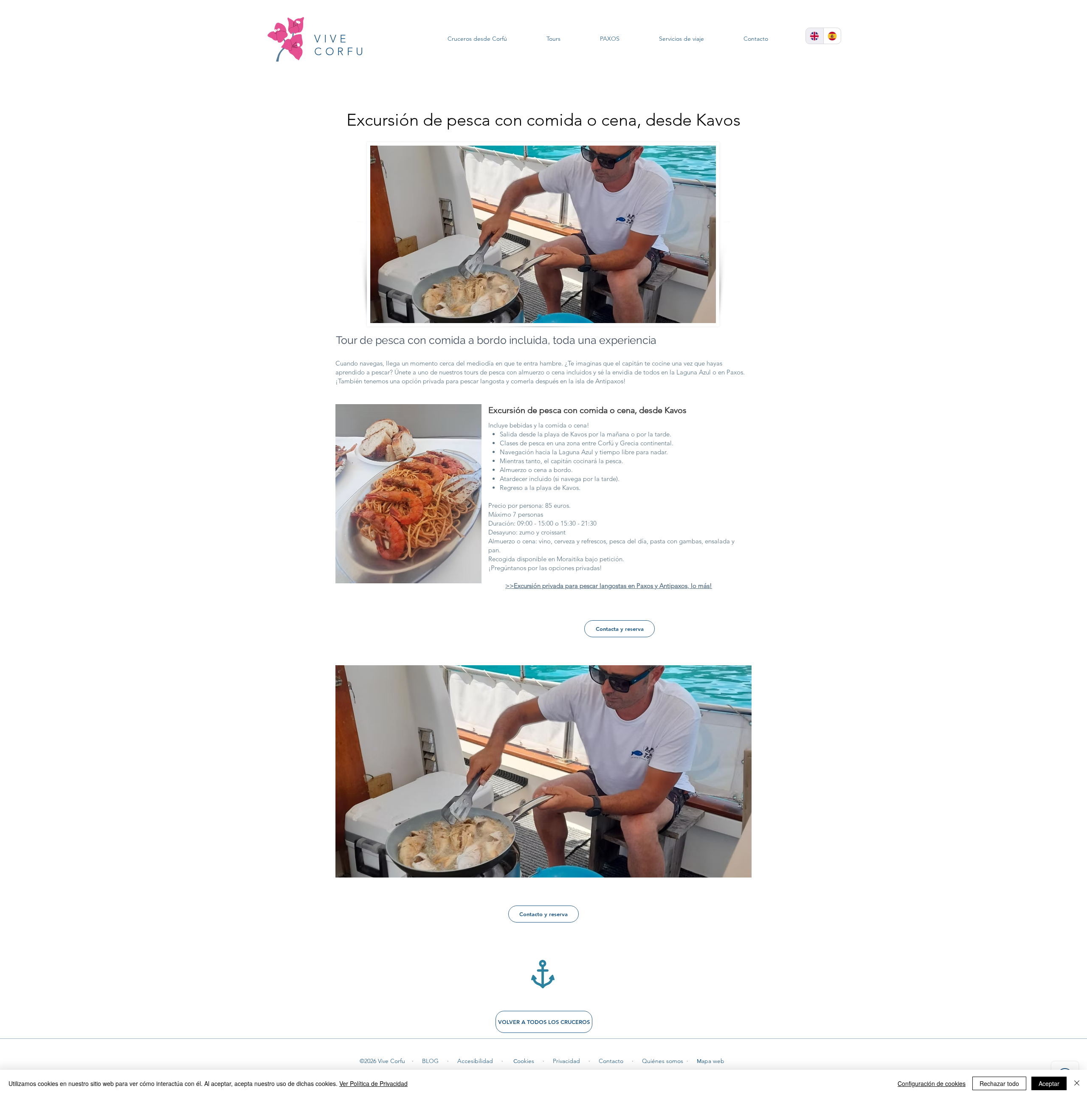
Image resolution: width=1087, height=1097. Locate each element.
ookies (525, 1061)
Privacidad (566, 1061)
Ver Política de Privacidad (373, 1083)
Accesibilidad (475, 1061)
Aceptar (1049, 1083)
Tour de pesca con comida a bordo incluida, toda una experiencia (496, 340)
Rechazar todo (999, 1083)
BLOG (430, 1061)
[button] (543, 771)
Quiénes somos (662, 1061)
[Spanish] (832, 36)
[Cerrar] (1077, 1083)
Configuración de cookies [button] (932, 1083)
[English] (814, 36)
